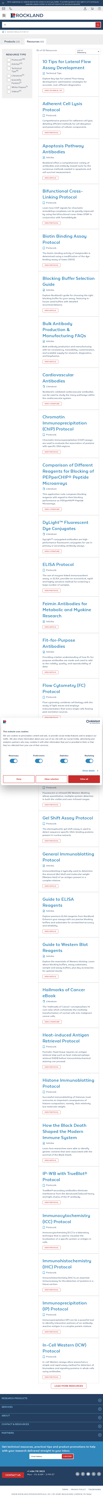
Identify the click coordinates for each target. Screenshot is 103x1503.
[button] (99, 8)
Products (12, 41)
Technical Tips (17, 70)
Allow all (84, 779)
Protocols (18, 59)
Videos (16, 91)
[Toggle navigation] (4, 15)
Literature (18, 75)
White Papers (20, 87)
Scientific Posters (16, 81)
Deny (18, 779)
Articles (17, 64)
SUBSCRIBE (67, 1456)
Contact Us (13, 1475)
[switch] (39, 761)
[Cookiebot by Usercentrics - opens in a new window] (88, 722)
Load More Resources (68, 1385)
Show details (88, 771)
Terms (65, 1489)
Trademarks (94, 1489)
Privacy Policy (78, 1489)
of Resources (46, 50)
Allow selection (51, 779)
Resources (35, 41)
